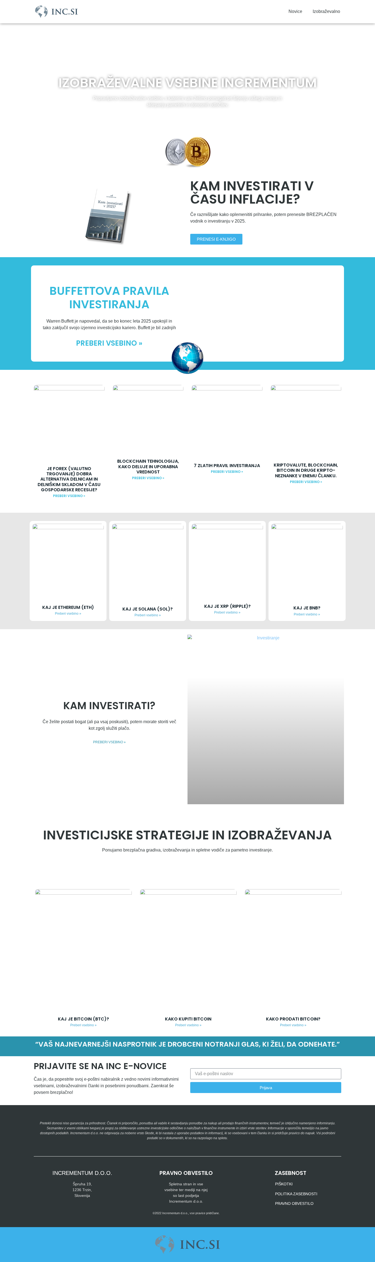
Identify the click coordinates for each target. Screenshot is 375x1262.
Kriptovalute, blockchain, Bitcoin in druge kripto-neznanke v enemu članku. (306, 470)
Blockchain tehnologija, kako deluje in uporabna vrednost (148, 466)
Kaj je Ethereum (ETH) (68, 607)
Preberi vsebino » (109, 343)
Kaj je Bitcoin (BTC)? (83, 1019)
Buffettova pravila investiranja (109, 297)
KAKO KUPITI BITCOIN (188, 1019)
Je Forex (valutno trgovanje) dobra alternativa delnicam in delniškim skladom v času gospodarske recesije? (69, 479)
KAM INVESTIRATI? (109, 705)
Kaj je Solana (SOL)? (147, 609)
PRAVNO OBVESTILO (294, 1203)
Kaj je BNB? (306, 608)
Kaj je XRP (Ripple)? (227, 606)
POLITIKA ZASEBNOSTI (296, 1194)
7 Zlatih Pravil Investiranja (227, 465)
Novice (295, 11)
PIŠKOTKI (284, 1184)
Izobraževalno (326, 11)
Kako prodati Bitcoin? (293, 1019)
